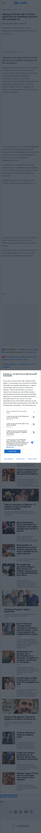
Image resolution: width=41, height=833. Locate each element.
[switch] (33, 417)
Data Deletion (8, 459)
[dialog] (20, 416)
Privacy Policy (32, 459)
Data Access (20, 459)
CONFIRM (12, 451)
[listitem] (20, 411)
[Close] (37, 374)
